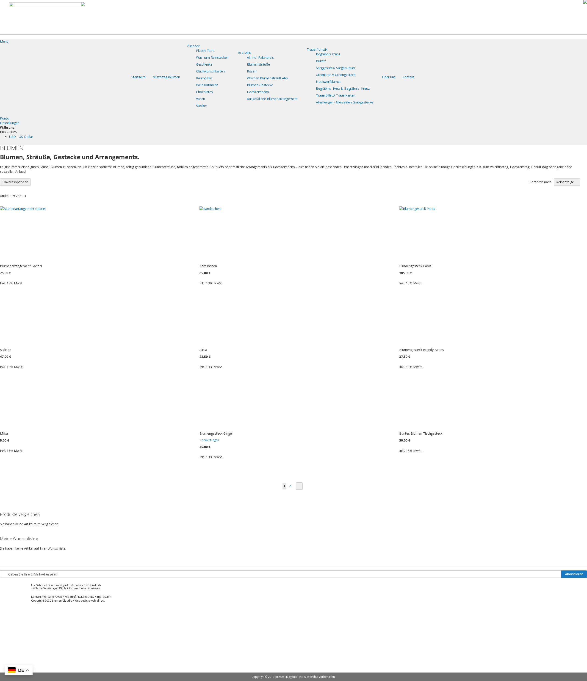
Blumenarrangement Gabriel (21, 266)
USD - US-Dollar (21, 136)
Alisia (203, 349)
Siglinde (5, 349)
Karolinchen (208, 266)
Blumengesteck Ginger (216, 433)
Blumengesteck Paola (415, 266)
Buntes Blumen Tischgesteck (420, 433)
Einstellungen (9, 123)
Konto (4, 118)
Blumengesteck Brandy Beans (421, 349)
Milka (4, 433)
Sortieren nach (540, 182)
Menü (4, 41)
